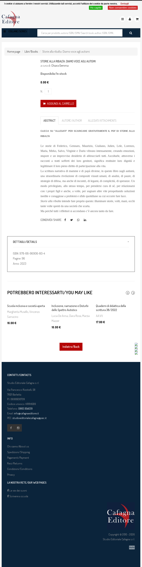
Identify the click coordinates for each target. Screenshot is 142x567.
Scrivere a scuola (18, 496)
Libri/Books (31, 51)
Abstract (49, 120)
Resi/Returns (14, 463)
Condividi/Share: (51, 220)
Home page (13, 51)
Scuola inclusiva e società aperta (26, 306)
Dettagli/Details (25, 242)
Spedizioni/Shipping (18, 452)
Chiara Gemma (60, 65)
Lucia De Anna (60, 316)
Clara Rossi (75, 316)
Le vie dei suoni (18, 490)
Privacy (11, 474)
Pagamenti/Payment (18, 457)
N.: (41, 91)
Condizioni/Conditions (19, 469)
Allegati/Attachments (102, 120)
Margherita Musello (17, 312)
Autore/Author (72, 120)
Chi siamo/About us (18, 446)
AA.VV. (99, 316)
